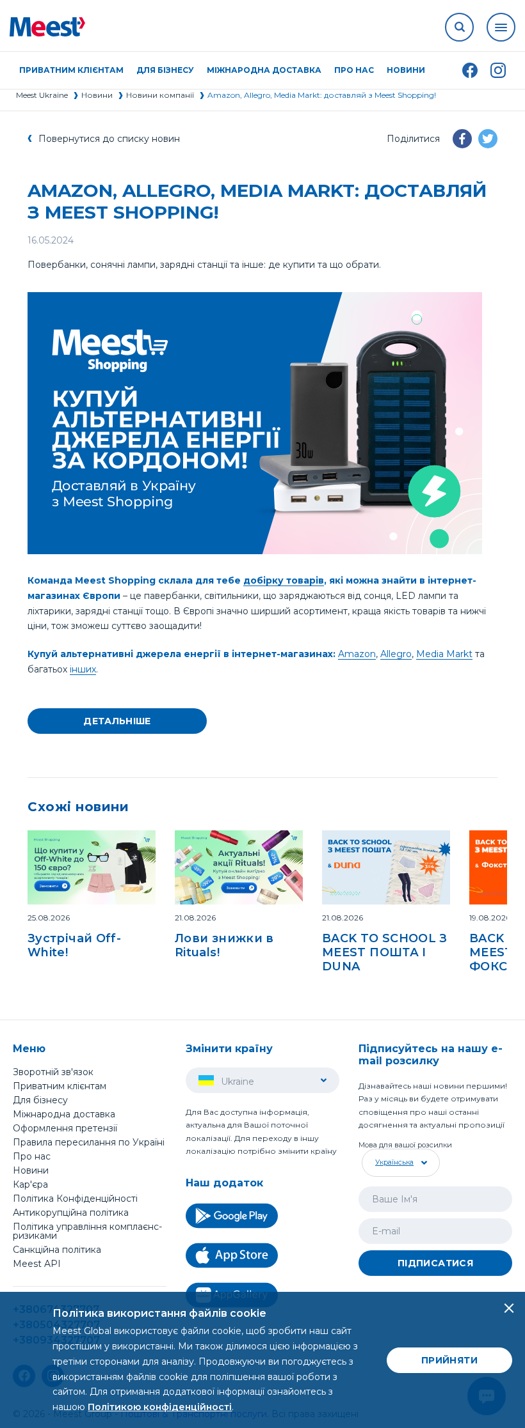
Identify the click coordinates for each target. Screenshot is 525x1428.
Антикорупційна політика (71, 1212)
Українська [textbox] (394, 1162)
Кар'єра (30, 1184)
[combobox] (399, 1163)
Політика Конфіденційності (75, 1198)
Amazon (357, 654)
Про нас (32, 1156)
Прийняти (449, 1360)
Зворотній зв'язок (53, 1071)
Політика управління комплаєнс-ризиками (87, 1231)
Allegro (396, 654)
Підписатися (435, 1263)
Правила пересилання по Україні (89, 1142)
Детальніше (117, 721)
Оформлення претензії (65, 1128)
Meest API (37, 1264)
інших (83, 669)
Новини (406, 70)
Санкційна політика (57, 1249)
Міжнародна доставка (264, 70)
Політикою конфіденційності (160, 1407)
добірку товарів (283, 580)
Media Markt (444, 654)
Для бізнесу (40, 1100)
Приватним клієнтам (59, 1086)
